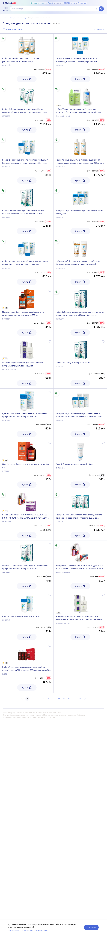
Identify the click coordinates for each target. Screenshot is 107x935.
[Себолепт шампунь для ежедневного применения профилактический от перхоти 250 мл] (27, 552)
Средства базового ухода (18, 18)
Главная (5, 18)
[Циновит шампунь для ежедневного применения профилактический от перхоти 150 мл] (27, 400)
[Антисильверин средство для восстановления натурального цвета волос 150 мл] (27, 363)
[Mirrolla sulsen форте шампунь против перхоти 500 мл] (27, 464)
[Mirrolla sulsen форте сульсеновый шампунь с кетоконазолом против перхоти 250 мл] (27, 312)
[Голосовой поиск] (96, 9)
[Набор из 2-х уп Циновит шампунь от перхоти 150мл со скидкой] (80, 197)
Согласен (91, 927)
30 (69, 698)
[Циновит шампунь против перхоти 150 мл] (27, 602)
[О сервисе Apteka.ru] (102, 3)
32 (80, 698)
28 (59, 698)
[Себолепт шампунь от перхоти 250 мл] (80, 349)
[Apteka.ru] (9, 3)
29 (64, 698)
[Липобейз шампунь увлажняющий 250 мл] (80, 450)
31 (74, 698)
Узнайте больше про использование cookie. (28, 930)
